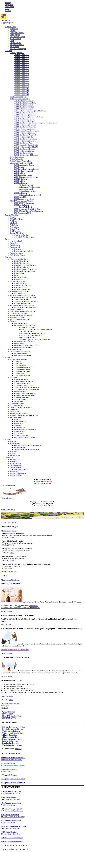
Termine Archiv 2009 (21, 89)
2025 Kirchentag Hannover (23, 101)
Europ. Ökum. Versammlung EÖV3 (26, 345)
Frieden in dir (19, 423)
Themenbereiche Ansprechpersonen (26, 449)
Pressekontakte (15, 245)
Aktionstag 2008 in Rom (22, 285)
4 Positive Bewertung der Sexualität (22, 295)
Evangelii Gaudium (21, 391)
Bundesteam (14, 29)
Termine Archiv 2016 (21, 75)
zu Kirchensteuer (20, 469)
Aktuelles (13, 217)
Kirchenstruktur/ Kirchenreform (25, 393)
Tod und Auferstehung (22, 435)
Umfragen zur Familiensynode (29, 187)
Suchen (4, 708)
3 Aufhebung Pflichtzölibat (19, 291)
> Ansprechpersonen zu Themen (13, 783)
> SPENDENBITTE (8, 718)
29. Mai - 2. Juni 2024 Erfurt (11, 833)
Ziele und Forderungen (18, 49)
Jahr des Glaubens (20, 353)
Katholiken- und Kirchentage (20, 99)
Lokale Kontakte (15, 465)
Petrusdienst (18, 279)
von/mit (16, 733)
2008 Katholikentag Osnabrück (25, 135)
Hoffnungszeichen (16, 405)
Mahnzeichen (14, 411)
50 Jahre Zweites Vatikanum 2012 (22, 315)
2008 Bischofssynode (21, 179)
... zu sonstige (19, 373)
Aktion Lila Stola (20, 283)
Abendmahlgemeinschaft (27, 327)
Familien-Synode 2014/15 (19, 313)
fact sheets (17, 249)
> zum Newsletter (7, 696)
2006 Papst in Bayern (21, 205)
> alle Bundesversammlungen (12, 838)
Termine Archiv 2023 (21, 61)
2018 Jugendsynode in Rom (24, 199)
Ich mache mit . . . (16, 443)
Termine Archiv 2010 (21, 87)
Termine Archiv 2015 (21, 77)
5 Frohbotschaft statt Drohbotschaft (22, 305)
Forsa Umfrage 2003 (26, 331)
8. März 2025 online (11, 821)
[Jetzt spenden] (42, 518)
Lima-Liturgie (19, 343)
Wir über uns (14, 47)
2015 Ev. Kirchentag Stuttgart (24, 121)
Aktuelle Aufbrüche (17, 309)
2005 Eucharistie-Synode (23, 175)
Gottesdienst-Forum (17, 403)
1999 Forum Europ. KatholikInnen (26, 169)
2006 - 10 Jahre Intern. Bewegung (26, 177)
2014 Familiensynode (21, 183)
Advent (16, 419)
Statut (12, 41)
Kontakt (8, 11)
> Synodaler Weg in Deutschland (13, 758)
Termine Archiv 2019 (21, 69)
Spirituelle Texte (15, 417)
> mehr (3, 621)
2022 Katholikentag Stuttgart (24, 107)
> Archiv (19, 745)
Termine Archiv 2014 (21, 79)
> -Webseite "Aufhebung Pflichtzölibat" (20, 608)
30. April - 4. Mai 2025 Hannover (12, 816)
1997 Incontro (19, 167)
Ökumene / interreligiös (22, 397)
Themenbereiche (15, 43)
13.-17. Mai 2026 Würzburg (11, 798)
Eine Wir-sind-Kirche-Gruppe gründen (27, 445)
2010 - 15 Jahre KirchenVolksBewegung (28, 211)
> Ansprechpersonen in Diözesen (13, 779)
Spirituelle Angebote (17, 157)
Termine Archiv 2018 (21, 71)
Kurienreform (19, 273)
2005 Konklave (19, 173)
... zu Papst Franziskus (22, 369)
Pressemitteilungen (16, 253)
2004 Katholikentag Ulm (23, 143)
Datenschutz (9, 7)
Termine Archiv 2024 (21, 59)
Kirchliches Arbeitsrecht (22, 267)
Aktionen (8, 51)
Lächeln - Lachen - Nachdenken (21, 407)
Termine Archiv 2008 (21, 91)
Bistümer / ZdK (15, 459)
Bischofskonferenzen (21, 263)
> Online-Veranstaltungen (10, 731)
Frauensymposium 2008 (22, 289)
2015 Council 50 (20, 197)
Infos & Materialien (12, 215)
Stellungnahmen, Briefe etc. (19, 413)
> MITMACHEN (7, 714)
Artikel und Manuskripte (18, 359)
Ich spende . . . (15, 451)
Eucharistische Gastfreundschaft (25, 325)
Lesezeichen (14, 409)
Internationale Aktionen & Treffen (21, 163)
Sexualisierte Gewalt (21, 299)
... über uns (18, 363)
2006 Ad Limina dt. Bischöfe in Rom (27, 209)
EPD (19, 606)
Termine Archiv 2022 (21, 63)
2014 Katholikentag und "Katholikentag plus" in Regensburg (35, 123)
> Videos (4, 733)
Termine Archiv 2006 (21, 95)
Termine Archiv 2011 (21, 85)
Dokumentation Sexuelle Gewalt (25, 297)
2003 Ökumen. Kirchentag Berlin (26, 145)
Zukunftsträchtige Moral (22, 355)
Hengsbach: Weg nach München (30, 335)
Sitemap (8, 3)
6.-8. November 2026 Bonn (11, 792)
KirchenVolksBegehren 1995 (24, 395)
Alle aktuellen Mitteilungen (10, 580)
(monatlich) (10, 729)
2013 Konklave (19, 181)
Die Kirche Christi (20, 421)
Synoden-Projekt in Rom (27, 191)
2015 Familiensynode (21, 193)
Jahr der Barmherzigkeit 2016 (20, 319)
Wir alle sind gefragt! (26, 185)
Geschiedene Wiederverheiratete (25, 307)
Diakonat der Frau (20, 287)
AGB (7, 9)
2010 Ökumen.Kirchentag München (27, 131)
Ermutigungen (15, 35)
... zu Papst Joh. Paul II (22, 371)
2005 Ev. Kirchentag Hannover (25, 141)
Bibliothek (9, 357)
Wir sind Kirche (10, 27)
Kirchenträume (19, 427)
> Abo (22, 727)
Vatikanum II (18, 401)
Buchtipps (13, 377)
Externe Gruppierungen (18, 473)
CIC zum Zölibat (20, 293)
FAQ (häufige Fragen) (17, 37)
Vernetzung (9, 457)
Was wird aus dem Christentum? (25, 437)
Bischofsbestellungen (21, 261)
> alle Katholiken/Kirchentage (12, 842)
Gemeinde (17, 425)
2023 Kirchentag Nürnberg (23, 109)
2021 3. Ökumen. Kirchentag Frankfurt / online (30, 111)
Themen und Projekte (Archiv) (20, 351)
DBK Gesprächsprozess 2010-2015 (22, 311)
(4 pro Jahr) (10, 727)
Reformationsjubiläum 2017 (24, 347)
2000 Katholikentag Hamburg (24, 149)
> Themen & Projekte (9, 775)
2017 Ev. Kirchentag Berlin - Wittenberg (28, 117)
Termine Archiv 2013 (21, 81)
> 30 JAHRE (11, 716)
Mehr (12, 537)
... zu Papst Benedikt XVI (23, 367)
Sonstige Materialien (17, 233)
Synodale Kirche (15, 349)
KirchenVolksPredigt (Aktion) (24, 271)
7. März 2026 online (11, 804)
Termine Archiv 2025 (21, 55)
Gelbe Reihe (14, 225)
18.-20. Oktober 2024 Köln (13, 827)
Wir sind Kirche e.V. (17, 45)
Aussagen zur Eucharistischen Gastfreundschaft (35, 329)
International (5, 20)
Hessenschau (33, 606)
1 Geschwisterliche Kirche (19, 259)
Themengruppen (15, 467)
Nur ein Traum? (19, 431)
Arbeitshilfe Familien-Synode (24, 237)
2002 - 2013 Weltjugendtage (24, 203)
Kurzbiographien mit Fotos (23, 251)
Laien (16, 275)
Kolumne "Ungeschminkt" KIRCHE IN (24, 415)
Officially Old (19, 433)
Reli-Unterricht (15, 231)
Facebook (13, 441)
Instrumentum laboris (26, 189)
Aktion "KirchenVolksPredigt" (20, 161)
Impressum (9, 5)
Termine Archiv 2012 (21, 83)
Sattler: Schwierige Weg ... (28, 337)
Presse (7, 239)
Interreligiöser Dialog (17, 317)
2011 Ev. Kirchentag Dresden (24, 129)
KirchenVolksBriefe (26, 207)
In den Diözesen (15, 39)
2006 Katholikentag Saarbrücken (25, 139)
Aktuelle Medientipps (21, 235)
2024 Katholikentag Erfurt (23, 105)
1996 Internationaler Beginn (24, 165)
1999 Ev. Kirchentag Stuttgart (24, 151)
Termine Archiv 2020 (21, 67)
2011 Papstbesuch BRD (22, 213)
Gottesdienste (14, 227)
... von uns (17, 361)
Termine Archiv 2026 (21, 57)
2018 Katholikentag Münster (24, 113)
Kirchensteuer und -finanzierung (25, 269)
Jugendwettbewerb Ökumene (24, 341)
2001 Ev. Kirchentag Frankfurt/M (26, 147)
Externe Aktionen (16, 475)
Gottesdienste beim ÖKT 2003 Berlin (32, 333)
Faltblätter (13, 221)
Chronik (12, 31)
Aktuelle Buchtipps (21, 379)
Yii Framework (14, 849)
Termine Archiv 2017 (21, 73)
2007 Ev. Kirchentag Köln (23, 137)
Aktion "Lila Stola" (16, 159)
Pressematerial (15, 247)
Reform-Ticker (15, 229)
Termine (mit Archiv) (17, 53)
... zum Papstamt (20, 365)
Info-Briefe (13, 223)
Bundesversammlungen (18, 97)
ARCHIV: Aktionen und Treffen (21, 201)
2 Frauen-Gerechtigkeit (18, 281)
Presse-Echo (14, 243)
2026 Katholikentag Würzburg (25, 103)
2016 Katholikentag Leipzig (24, 119)
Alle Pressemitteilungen (9, 531)
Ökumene (13, 321)
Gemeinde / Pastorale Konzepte (25, 265)
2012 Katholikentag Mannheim (25, 127)
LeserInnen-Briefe (16, 241)
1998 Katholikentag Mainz (23, 153)
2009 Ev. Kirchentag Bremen (24, 133)
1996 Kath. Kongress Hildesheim (26, 155)
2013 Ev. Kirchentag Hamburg (25, 125)
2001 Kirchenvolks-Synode (23, 171)
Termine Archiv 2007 (21, 93)
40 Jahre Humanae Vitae (22, 303)
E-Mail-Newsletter (16, 219)
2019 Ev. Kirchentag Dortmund (25, 115)
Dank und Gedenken (17, 33)
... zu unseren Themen (22, 375)
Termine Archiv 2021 (21, 65)
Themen (8, 257)
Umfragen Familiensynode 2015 (30, 195)
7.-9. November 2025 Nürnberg (12, 810)
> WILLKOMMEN (8, 712)
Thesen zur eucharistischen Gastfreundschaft (34, 339)
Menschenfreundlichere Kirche (25, 429)
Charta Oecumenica (21, 323)
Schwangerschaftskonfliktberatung (26, 301)
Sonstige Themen (20, 399)
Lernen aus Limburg (21, 277)
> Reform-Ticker (7, 741)
